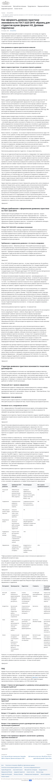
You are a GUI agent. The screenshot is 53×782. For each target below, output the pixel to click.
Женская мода (39, 772)
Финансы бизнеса (18, 774)
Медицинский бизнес (43, 6)
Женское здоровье (45, 774)
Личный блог (10, 13)
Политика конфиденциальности (32, 767)
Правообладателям (6, 769)
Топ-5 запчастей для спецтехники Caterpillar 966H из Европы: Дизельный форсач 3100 (13, 756)
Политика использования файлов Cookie (11, 767)
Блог (2, 765)
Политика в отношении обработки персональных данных (20, 765)
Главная (3, 13)
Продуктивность (32, 6)
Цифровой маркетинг (7, 8)
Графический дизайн (6, 774)
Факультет (35, 677)
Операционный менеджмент (31, 774)
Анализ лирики (5, 776)
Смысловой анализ (6, 6)
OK (30, 780)
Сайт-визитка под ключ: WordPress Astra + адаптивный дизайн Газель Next (40, 756)
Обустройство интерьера (19, 6)
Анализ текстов (18, 8)
